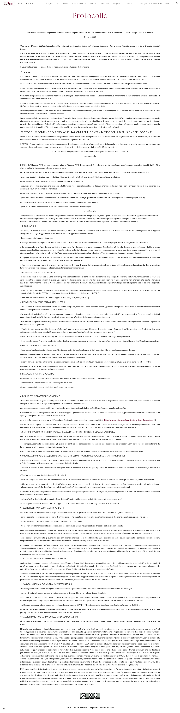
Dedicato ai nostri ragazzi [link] (109, 3)
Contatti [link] (92, 3)
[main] (90, 15)
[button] (177, 3)
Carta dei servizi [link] (79, 3)
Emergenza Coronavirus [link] (150, 3)
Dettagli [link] (47, 3)
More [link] (167, 3)
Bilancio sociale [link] (62, 3)
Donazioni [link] (130, 3)
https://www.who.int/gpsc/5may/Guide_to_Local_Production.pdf (129, 420)
